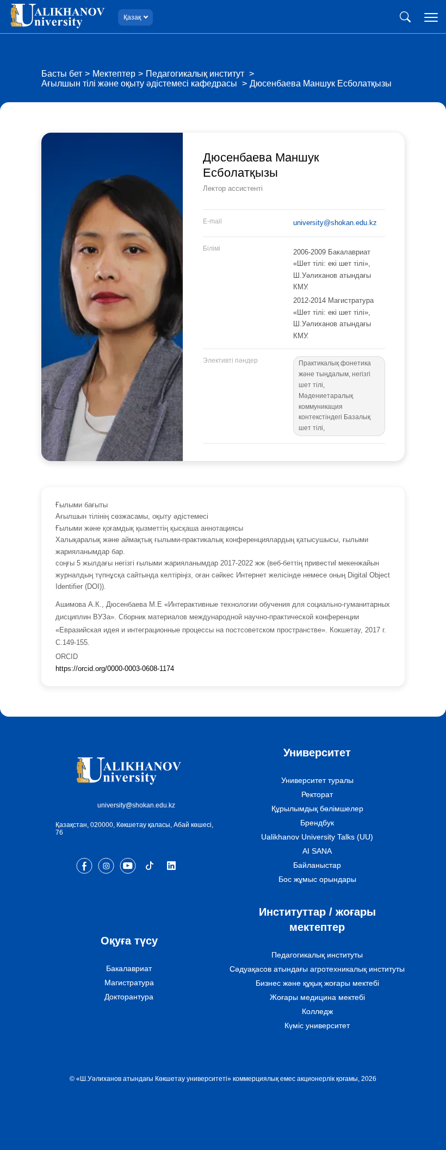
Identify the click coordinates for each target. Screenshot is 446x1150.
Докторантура (128, 996)
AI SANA (317, 851)
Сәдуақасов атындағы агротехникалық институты (317, 969)
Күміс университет (317, 1025)
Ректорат (317, 794)
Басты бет (61, 73)
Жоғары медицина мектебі (317, 997)
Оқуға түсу (129, 941)
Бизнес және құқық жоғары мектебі (317, 983)
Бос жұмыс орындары (317, 879)
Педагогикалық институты (317, 954)
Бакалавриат (129, 968)
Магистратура (129, 982)
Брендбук (317, 822)
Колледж (317, 1011)
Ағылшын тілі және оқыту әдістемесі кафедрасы (140, 83)
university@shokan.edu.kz (335, 223)
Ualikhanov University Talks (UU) (317, 836)
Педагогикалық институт (196, 73)
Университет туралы (317, 780)
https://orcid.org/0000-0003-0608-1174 (114, 668)
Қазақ (132, 17)
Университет (317, 753)
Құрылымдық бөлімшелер (317, 808)
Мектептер (113, 73)
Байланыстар (317, 865)
